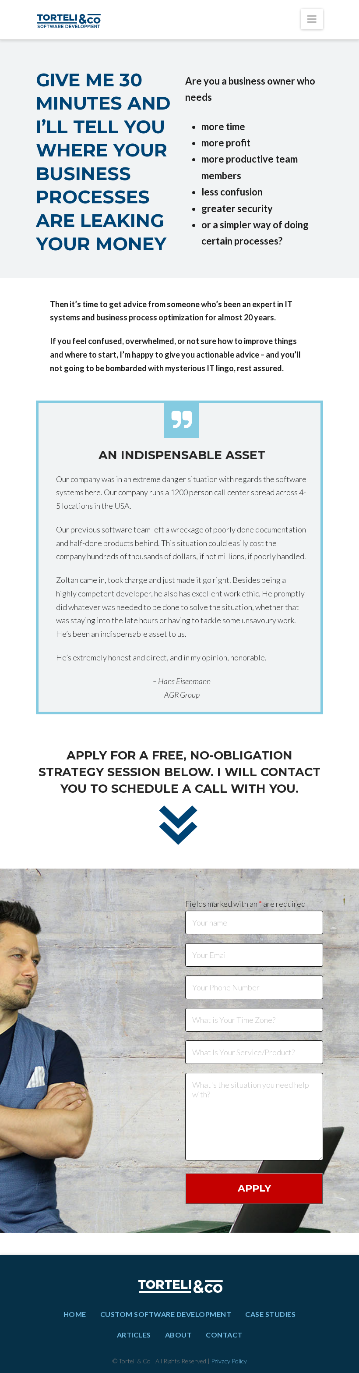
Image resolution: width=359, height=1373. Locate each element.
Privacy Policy (229, 1361)
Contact (224, 1334)
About (178, 1334)
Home (74, 1314)
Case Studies (270, 1314)
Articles (134, 1334)
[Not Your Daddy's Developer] (69, 19)
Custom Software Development (166, 1314)
